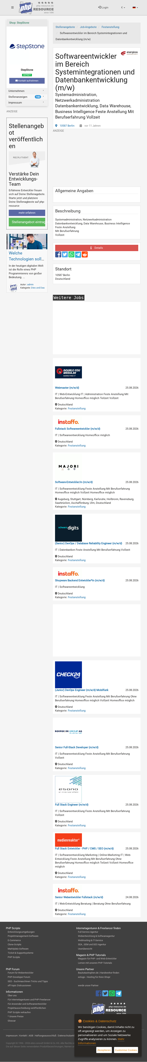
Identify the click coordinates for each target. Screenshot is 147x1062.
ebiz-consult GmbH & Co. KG (45, 1043)
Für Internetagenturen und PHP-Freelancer (29, 999)
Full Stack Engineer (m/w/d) (71, 804)
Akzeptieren (104, 1050)
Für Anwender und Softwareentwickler (27, 1004)
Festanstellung (77, 408)
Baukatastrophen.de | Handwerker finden (98, 972)
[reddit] (85, 256)
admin (30, 284)
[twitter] (65, 256)
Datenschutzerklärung (69, 1035)
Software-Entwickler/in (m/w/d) (74, 482)
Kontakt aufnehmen (28, 80)
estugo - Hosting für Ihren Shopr (94, 977)
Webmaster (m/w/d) (67, 387)
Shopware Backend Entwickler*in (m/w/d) (80, 580)
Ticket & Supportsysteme (20, 953)
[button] (123, 7)
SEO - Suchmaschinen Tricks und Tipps (28, 981)
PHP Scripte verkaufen (19, 1012)
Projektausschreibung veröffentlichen (27, 1008)
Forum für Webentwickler (20, 972)
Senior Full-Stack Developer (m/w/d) (76, 747)
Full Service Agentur (88, 932)
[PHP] (36, 7)
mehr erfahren (27, 212)
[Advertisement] (97, 158)
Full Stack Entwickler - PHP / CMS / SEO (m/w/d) (84, 848)
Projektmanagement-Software (23, 936)
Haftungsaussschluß (45, 1035)
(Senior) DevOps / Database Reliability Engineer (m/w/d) (88, 543)
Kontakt (23, 1035)
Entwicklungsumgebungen (21, 932)
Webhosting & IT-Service (90, 940)
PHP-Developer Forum (19, 977)
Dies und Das (38, 287)
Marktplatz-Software (18, 948)
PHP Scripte (14, 957)
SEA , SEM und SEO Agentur (92, 944)
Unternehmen (16, 91)
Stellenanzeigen (24, 96)
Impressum (15, 102)
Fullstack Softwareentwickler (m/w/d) (77, 428)
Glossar (12, 1020)
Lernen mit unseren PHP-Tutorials (95, 963)
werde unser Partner (88, 985)
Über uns (12, 995)
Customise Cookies (126, 1050)
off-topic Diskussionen (19, 985)
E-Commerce (14, 940)
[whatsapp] (71, 256)
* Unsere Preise (15, 1016)
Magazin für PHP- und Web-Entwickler (97, 958)
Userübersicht (85, 948)
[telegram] (78, 255)
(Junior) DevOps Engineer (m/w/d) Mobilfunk (81, 690)
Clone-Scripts (14, 944)
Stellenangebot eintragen (28, 222)
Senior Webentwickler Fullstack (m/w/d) (79, 897)
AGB (31, 1035)
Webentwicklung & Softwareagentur (96, 936)
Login (104, 7)
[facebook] (58, 256)
